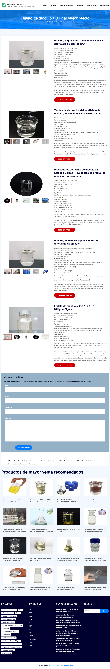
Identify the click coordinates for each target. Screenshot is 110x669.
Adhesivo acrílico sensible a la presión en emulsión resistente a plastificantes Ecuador (67, 633)
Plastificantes (6, 634)
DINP (30, 619)
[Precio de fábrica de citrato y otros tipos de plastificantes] (14, 487)
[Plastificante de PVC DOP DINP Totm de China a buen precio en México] (41, 487)
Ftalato (18, 613)
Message (8, 418)
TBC (30, 642)
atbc (30, 610)
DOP (30, 626)
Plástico (4, 644)
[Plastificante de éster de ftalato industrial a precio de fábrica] (41, 575)
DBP (30, 613)
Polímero (12, 644)
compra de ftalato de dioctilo (44, 461)
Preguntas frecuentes (66, 5)
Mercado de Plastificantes (9, 625)
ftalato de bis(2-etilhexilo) (9, 616)
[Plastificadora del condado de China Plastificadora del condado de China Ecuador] (14, 516)
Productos (79, 5)
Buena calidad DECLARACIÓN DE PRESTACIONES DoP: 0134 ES (67, 611)
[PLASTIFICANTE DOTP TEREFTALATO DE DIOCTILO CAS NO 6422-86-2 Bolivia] (68, 487)
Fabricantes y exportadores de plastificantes (60, 665)
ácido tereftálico (7, 461)
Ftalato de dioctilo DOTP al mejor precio (59, 22)
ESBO (31, 636)
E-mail (7, 396)
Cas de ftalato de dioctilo (21, 461)
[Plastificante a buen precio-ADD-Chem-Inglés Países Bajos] (14, 545)
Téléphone (9, 407)
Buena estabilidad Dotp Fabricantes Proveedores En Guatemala (68, 650)
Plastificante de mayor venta (10, 631)
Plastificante (5, 628)
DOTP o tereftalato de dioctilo (84, 461)
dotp (30, 632)
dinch (30, 616)
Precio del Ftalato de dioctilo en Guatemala (14, 464)
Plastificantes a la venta (8, 638)
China (32, 461)
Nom (7, 386)
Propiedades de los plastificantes (11, 647)
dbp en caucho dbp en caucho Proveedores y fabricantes (66, 616)
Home (42, 22)
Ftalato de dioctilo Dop (8, 619)
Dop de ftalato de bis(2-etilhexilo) (64, 461)
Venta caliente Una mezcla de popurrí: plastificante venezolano (68, 639)
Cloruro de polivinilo (7, 613)
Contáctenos (104, 5)
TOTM (30, 646)
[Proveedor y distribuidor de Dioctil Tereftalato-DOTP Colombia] (95, 575)
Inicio (45, 5)
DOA (30, 623)
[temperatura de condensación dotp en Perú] (68, 516)
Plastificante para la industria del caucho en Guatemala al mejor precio (68, 621)
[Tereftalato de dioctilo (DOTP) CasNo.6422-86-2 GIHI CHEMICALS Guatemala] (41, 516)
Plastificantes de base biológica (11, 641)
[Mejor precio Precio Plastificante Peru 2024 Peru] (41, 545)
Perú (21, 625)
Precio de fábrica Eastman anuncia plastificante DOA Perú (67, 645)
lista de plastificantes (8, 622)
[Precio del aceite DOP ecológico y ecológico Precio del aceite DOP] (14, 575)
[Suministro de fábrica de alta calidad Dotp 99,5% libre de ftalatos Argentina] (95, 545)
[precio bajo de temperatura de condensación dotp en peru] (95, 487)
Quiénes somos (92, 5)
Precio (96, 461)
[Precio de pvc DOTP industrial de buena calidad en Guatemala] (95, 516)
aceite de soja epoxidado (9, 610)
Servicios (53, 5)
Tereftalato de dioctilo (35, 464)
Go (104, 611)
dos (30, 629)
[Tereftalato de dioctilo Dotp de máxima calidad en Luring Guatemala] (68, 575)
